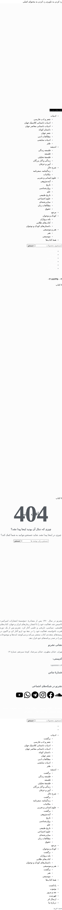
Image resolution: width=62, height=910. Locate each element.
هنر (48, 233)
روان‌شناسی (44, 188)
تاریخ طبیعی (45, 195)
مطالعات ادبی (44, 136)
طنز (48, 143)
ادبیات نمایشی (43, 140)
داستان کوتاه (44, 130)
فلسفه (47, 154)
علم (48, 192)
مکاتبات (46, 174)
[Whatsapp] (27, 695)
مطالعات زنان (44, 205)
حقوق (47, 209)
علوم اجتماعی (44, 198)
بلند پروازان (45, 219)
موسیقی (46, 236)
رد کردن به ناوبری (53, 2)
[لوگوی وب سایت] (55, 107)
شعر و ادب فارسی (42, 119)
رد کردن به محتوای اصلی (34, 2)
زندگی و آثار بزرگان (41, 161)
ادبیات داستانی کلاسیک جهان (37, 123)
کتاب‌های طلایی (43, 223)
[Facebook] (50, 695)
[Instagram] (42, 695)
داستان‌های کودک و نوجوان (38, 226)
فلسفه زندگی (44, 150)
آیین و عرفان (44, 164)
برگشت (47, 738)
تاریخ (48, 185)
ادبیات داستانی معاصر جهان (37, 126)
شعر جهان (45, 133)
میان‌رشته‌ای (44, 202)
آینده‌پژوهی (45, 181)
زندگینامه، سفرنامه (41, 171)
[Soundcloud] (58, 695)
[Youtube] (19, 695)
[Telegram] (35, 695)
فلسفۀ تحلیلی (44, 157)
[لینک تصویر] (31, 615)
